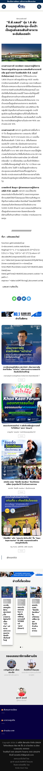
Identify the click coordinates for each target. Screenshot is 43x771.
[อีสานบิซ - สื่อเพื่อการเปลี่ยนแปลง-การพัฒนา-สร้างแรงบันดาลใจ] (21, 6)
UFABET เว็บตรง (9, 680)
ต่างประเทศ (9, 730)
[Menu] (4, 6)
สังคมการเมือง (10, 709)
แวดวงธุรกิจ (9, 720)
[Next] (40, 615)
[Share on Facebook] (19, 298)
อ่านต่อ (21, 380)
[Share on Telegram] (29, 298)
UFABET (10, 677)
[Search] (39, 6)
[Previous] (3, 615)
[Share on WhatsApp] (14, 298)
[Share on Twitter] (24, 298)
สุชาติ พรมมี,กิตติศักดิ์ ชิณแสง (21, 761)
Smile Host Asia (21, 767)
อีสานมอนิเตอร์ (21, 19)
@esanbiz (11, 557)
